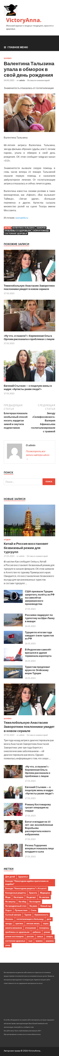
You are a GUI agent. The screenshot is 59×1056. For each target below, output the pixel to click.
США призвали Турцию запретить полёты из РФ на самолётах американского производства (39, 597)
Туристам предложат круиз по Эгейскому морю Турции (37, 670)
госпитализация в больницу (30, 919)
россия (30, 936)
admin (22, 80)
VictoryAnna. (23, 20)
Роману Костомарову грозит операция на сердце (38, 807)
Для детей (10, 876)
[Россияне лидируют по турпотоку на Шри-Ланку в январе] (13, 625)
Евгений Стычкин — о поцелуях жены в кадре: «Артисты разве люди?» (28, 387)
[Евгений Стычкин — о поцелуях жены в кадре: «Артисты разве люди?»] (29, 382)
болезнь (9, 919)
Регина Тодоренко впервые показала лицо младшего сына (39, 848)
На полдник (35, 901)
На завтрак (44, 897)
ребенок (37, 932)
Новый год (45, 906)
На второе (18, 897)
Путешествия (21, 910)
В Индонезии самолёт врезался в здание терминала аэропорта (38, 652)
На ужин (33, 906)
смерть (49, 936)
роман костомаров (14, 936)
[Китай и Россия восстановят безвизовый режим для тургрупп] (29, 536)
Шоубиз (7, 58)
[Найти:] (29, 481)
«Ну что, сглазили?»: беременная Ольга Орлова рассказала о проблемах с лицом (29, 337)
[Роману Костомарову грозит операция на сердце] (13, 815)
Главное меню (18, 47)
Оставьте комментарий (38, 80)
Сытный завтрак (13, 914)
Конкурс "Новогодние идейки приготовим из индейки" (26, 882)
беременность (41, 914)
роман (47, 932)
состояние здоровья (16, 233)
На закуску (10, 901)
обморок (41, 228)
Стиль (34, 910)
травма (39, 941)
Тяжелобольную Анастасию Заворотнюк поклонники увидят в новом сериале (29, 287)
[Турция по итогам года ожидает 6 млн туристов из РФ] (13, 642)
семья (40, 936)
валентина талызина (23, 228)
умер (7, 945)
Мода (7, 897)
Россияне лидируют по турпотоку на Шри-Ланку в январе (40, 618)
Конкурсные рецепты (15, 893)
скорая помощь (41, 230)
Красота (33, 893)
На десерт (31, 897)
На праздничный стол (15, 906)
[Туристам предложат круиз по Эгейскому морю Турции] (13, 677)
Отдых (7, 540)
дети (49, 919)
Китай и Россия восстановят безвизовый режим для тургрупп (26, 548)
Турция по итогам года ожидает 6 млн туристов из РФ (39, 635)
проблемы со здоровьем (18, 230)
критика (19, 923)
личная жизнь (33, 923)
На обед (22, 901)
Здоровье (23, 876)
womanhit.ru (21, 217)
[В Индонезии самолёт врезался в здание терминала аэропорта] (13, 660)
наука (45, 923)
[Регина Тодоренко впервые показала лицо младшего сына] (13, 855)
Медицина (45, 893)
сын (30, 941)
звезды (8, 923)
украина (50, 941)
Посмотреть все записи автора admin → (37, 455)
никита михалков (13, 928)
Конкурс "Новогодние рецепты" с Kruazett (26, 888)
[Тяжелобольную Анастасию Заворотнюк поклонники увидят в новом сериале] (29, 282)
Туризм (27, 914)
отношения (30, 928)
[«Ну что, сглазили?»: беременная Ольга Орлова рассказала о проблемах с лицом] (29, 332)
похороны (44, 928)
